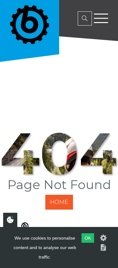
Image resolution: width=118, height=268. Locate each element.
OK (88, 238)
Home (59, 202)
